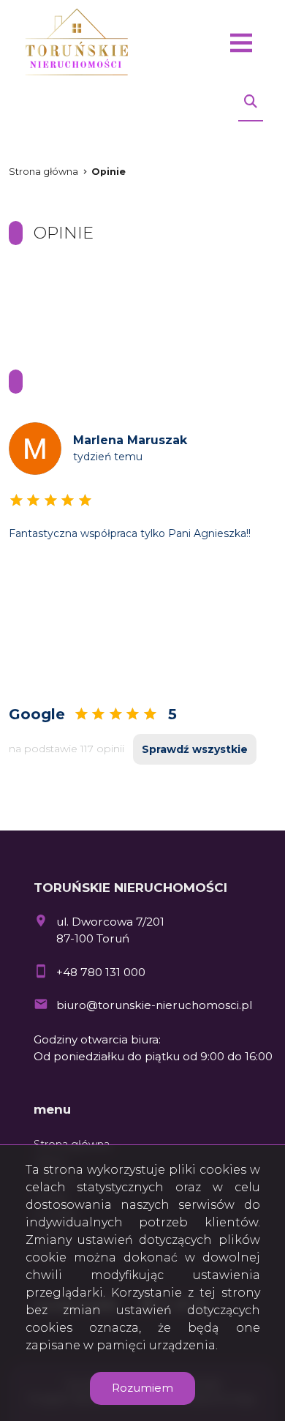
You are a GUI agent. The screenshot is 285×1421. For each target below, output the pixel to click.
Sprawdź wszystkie (195, 749)
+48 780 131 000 (100, 972)
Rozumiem (142, 1388)
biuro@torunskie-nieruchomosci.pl (154, 1005)
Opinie (108, 171)
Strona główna (43, 171)
